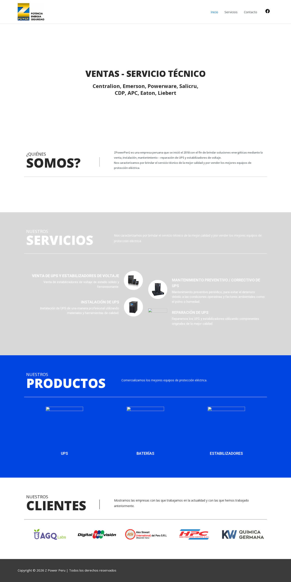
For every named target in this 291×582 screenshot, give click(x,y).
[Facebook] (267, 12)
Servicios (231, 12)
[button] (28, 534)
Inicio (214, 12)
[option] (145, 77)
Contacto (250, 12)
